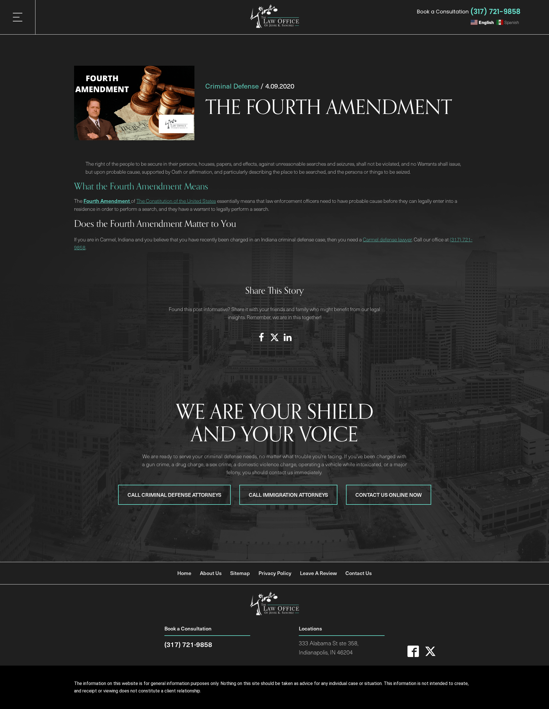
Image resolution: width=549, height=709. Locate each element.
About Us (211, 572)
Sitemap (240, 572)
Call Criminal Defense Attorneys (174, 494)
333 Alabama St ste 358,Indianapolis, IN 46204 (328, 647)
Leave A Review (318, 572)
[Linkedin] (287, 337)
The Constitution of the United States (176, 200)
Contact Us (358, 572)
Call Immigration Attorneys (288, 494)
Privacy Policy (274, 572)
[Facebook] (261, 337)
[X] (274, 337)
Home (184, 572)
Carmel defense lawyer (387, 239)
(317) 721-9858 (495, 11)
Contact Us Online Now (388, 494)
